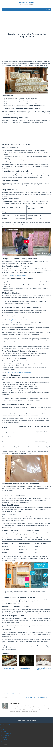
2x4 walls (24, 693)
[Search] (4, 741)
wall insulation (44, 693)
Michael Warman (15, 703)
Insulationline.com (21, 720)
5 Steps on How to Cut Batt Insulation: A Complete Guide (8, 667)
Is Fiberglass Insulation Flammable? (17, 275)
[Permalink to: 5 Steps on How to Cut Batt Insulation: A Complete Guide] (9, 660)
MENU (49, 9)
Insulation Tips (9, 693)
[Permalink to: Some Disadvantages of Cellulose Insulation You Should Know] (26, 660)
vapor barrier (38, 693)
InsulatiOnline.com (26, 2)
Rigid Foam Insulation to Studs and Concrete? (19, 372)
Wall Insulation (15, 693)
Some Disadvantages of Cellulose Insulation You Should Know (26, 667)
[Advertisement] (26, 22)
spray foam (33, 693)
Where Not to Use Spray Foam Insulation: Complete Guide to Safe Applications (43, 668)
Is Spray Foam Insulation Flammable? (17, 320)
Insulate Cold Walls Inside (14, 493)
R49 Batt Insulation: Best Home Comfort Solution (11, 698)
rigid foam (29, 693)
